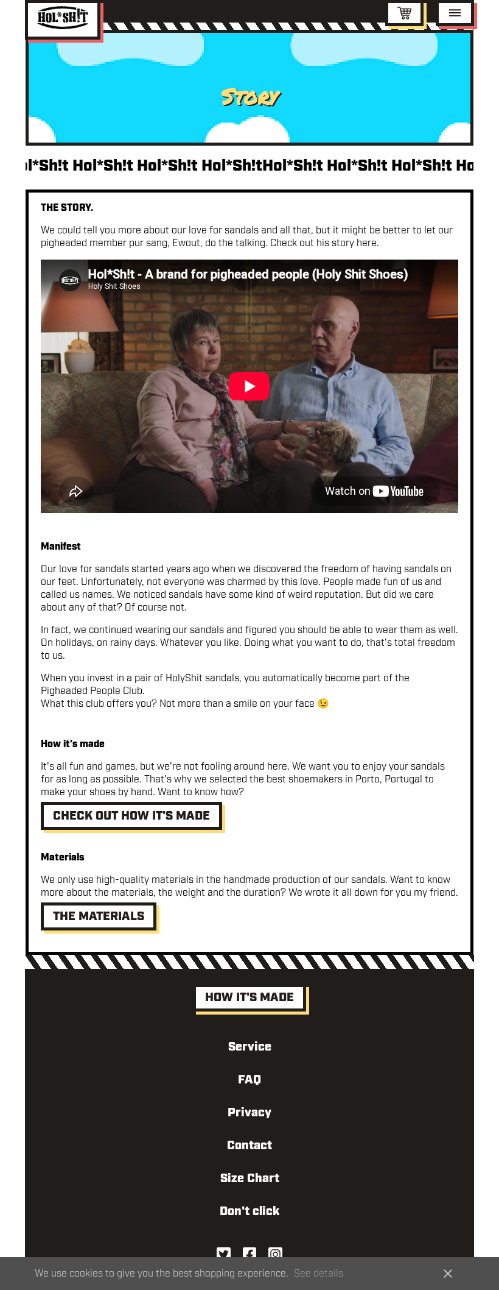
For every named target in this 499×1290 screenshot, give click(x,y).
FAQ (249, 1080)
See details (318, 1273)
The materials (98, 916)
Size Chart (249, 1178)
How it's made (249, 997)
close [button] (448, 1273)
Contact (249, 1146)
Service (249, 1047)
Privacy (249, 1113)
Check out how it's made (131, 816)
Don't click (249, 1211)
